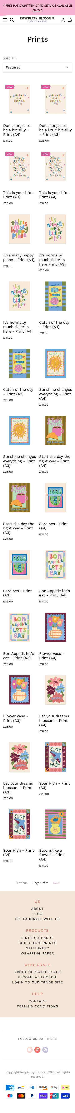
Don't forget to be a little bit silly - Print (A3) (55, 130)
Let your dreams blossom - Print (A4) (54, 720)
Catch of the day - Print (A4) (54, 324)
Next (56, 883)
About (37, 909)
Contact (37, 1001)
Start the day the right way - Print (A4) (54, 461)
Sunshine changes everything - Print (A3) (19, 461)
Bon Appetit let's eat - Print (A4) (54, 593)
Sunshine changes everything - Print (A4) (55, 393)
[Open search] (12, 20)
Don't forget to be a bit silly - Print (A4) (16, 130)
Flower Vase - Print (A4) (51, 655)
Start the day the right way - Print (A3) (18, 528)
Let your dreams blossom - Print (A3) (18, 787)
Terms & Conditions (37, 1006)
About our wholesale (37, 972)
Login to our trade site (37, 982)
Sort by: (9, 58)
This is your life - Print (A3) (18, 194)
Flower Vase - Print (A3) (15, 718)
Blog (37, 914)
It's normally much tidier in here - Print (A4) (17, 326)
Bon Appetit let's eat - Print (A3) (18, 655)
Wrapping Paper (37, 953)
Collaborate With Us (37, 919)
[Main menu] (5, 20)
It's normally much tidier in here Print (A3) (52, 259)
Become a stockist (37, 977)
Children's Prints (37, 943)
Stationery (37, 948)
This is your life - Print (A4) (54, 194)
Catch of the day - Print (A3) (18, 391)
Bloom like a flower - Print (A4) (51, 854)
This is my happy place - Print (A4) (18, 257)
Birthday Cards (37, 938)
